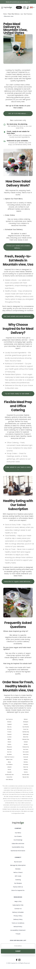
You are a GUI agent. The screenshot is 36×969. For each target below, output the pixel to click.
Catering (18, 880)
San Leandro (26, 751)
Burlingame (25, 721)
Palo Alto (26, 744)
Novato (9, 769)
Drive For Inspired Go (18, 890)
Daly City (9, 726)
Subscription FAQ (18, 905)
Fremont (9, 731)
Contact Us (18, 908)
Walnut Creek (9, 759)
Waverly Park (26, 777)
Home (5, 14)
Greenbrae (25, 764)
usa (22, 14)
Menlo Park (25, 736)
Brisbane (9, 721)
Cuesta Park (9, 777)
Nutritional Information (18, 851)
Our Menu (18, 833)
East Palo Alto (26, 726)
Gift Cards (18, 876)
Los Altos (9, 736)
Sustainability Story (18, 847)
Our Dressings (18, 840)
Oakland (26, 741)
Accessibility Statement (18, 930)
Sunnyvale (25, 756)
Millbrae (9, 739)
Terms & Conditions (18, 923)
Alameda (26, 759)
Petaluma (26, 769)
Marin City (25, 766)
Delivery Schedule (18, 912)
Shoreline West (25, 774)
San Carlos (25, 749)
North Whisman (9, 779)
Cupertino (26, 724)
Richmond (9, 749)
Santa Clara (25, 754)
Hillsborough (26, 734)
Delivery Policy (18, 919)
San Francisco (28, 14)
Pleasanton (9, 746)
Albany (9, 762)
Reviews (17, 869)
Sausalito (9, 772)
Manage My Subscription (18, 865)
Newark (9, 741)
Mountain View (26, 739)
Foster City (25, 729)
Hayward (9, 734)
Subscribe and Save (18, 843)
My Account (18, 862)
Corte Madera (9, 764)
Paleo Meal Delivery (13, 14)
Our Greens (18, 836)
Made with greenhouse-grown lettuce (17, 2)
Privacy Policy (18, 916)
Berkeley (26, 762)
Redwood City (26, 746)
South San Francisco (9, 756)
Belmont (26, 719)
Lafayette (9, 766)
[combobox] (32, 7)
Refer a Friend (18, 872)
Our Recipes (18, 883)
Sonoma (26, 772)
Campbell (9, 724)
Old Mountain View (9, 774)
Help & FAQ (18, 901)
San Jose (9, 751)
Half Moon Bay (25, 731)
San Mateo (9, 754)
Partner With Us (18, 887)
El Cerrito (9, 729)
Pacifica (9, 744)
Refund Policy (18, 926)
